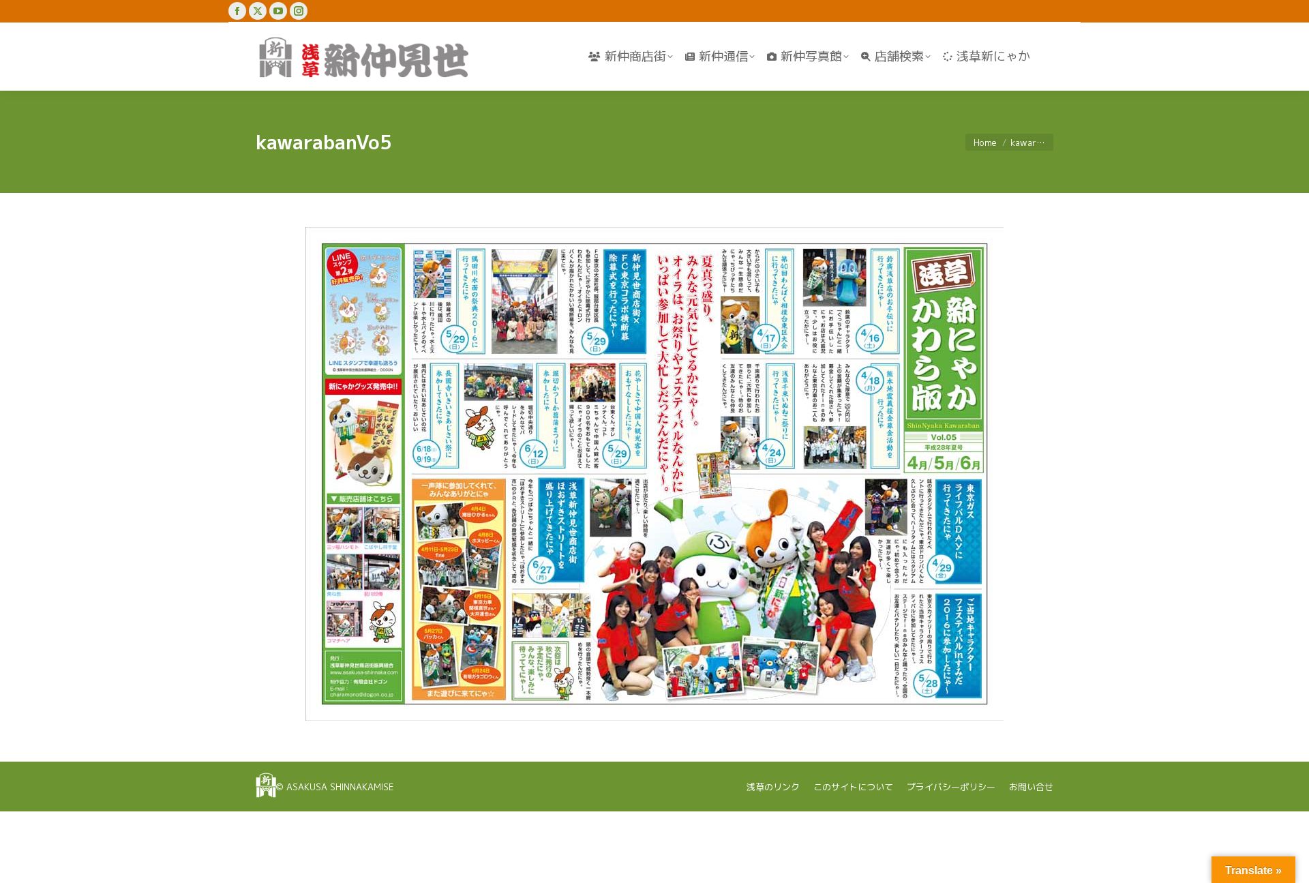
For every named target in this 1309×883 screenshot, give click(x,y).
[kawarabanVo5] (654, 474)
